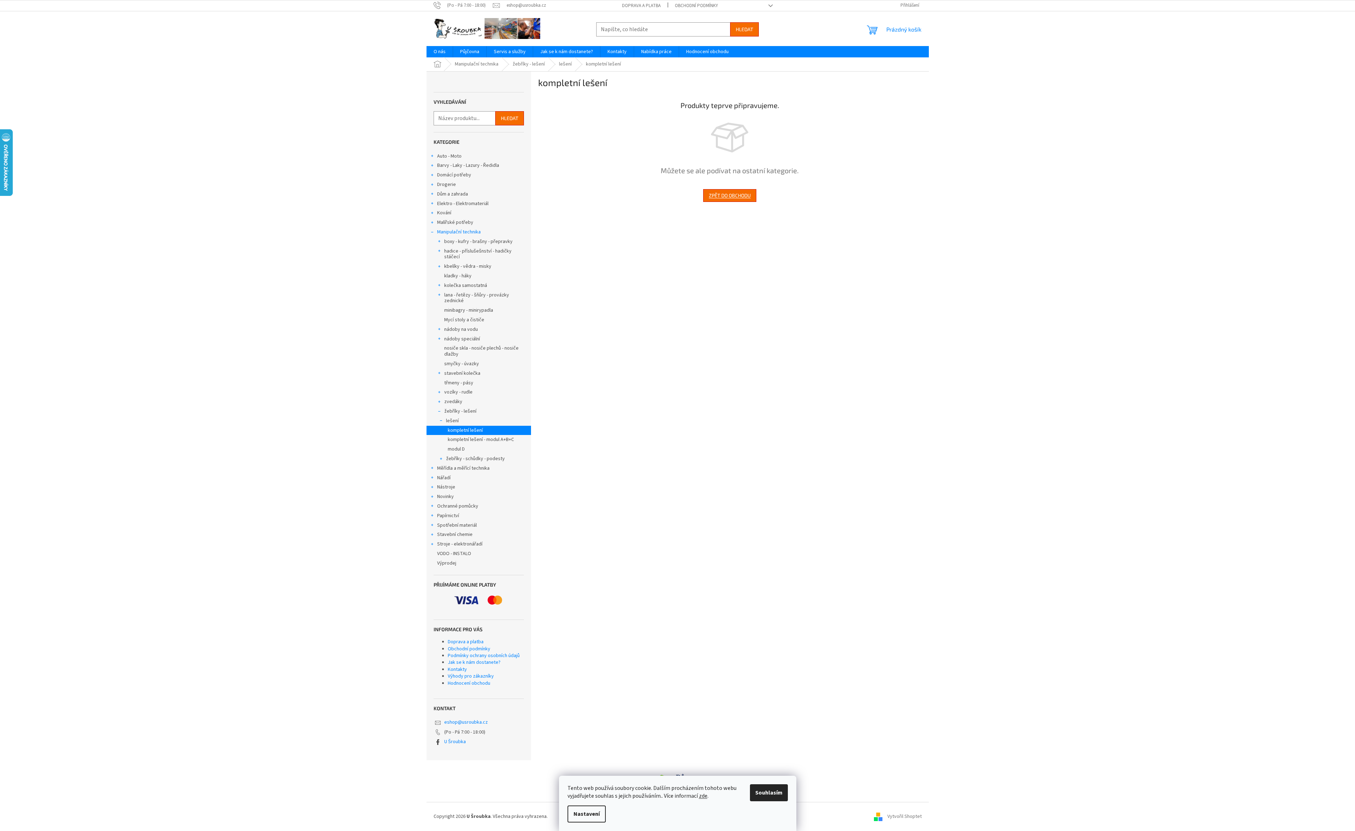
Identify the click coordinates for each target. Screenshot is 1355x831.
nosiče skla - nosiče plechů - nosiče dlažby (481, 351)
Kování (444, 212)
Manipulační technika (459, 232)
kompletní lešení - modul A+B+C (481, 439)
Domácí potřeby (454, 175)
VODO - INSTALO (454, 553)
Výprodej (446, 563)
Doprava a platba (641, 5)
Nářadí (444, 477)
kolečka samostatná (465, 285)
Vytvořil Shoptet (904, 816)
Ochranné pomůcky (457, 506)
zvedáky (453, 401)
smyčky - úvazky (461, 363)
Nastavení (587, 814)
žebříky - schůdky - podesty (475, 458)
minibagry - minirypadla (468, 310)
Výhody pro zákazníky (471, 676)
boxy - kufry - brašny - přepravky (478, 241)
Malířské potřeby (455, 222)
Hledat (744, 29)
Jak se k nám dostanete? (474, 662)
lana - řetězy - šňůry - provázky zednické (476, 298)
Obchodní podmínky (696, 5)
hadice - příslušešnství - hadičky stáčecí (478, 254)
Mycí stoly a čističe (464, 319)
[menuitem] (440, 51)
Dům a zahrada (452, 194)
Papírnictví (448, 515)
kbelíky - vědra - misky (467, 266)
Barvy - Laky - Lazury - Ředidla (468, 165)
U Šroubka (455, 741)
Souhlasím (769, 793)
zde (703, 796)
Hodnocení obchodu (469, 683)
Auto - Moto (449, 156)
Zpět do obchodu (730, 195)
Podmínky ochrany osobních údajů (484, 655)
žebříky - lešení (460, 411)
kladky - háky (458, 275)
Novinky (445, 496)
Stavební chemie (455, 534)
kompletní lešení (465, 430)
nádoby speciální (462, 339)
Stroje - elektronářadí (459, 544)
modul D (456, 449)
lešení (452, 420)
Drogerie (446, 184)
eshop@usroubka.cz (466, 722)
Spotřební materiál (457, 525)
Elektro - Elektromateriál (463, 203)
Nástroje (446, 487)
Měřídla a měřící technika (463, 468)
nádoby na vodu (461, 329)
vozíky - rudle (458, 392)
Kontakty (457, 669)
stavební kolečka (462, 373)
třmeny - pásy (458, 382)
